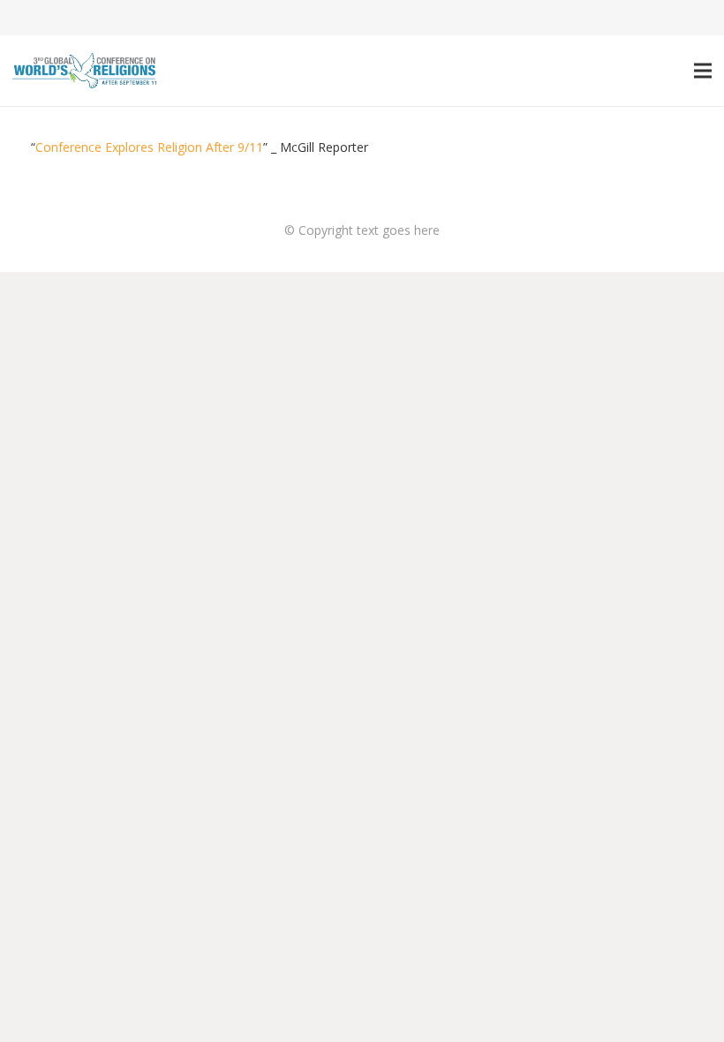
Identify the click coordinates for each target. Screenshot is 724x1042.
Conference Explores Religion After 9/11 (149, 147)
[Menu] (702, 71)
